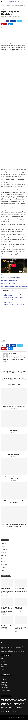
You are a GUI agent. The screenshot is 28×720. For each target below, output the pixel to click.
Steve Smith (8, 16)
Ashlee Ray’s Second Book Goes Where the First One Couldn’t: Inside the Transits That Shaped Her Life (21, 591)
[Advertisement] (14, 110)
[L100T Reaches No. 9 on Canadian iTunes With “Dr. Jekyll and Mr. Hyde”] (14, 490)
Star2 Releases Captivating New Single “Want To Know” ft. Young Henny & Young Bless (20, 628)
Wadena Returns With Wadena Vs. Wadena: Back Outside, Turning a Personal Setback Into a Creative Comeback (7, 591)
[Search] (26, 1)
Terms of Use (4, 682)
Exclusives (4, 549)
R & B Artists (5, 564)
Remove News (4, 689)
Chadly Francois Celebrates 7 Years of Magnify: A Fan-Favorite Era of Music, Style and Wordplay (7, 610)
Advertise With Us (5, 685)
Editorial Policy (4, 687)
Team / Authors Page (5, 692)
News (3, 561)
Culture (4, 546)
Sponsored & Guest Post (6, 690)
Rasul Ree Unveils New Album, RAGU (6, 626)
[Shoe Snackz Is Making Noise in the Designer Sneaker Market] (14, 418)
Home (2, 5)
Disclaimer (3, 684)
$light (3, 340)
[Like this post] (7, 21)
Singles (3, 570)
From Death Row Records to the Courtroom (14, 406)
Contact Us (3, 679)
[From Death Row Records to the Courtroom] (14, 396)
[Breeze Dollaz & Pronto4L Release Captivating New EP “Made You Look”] (14, 466)
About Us (3, 678)
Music (3, 558)
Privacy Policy (4, 681)
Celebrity (4, 543)
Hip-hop (8, 5)
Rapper (3, 567)
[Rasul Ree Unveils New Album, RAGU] (7, 620)
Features (4, 552)
